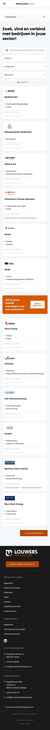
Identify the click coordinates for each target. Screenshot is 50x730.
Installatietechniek (12, 606)
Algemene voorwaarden (25, 720)
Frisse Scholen (10, 611)
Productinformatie (12, 588)
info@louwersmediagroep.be (19, 697)
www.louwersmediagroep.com (19, 707)
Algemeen (8, 583)
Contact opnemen (12, 634)
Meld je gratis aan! (37, 304)
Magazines (8, 625)
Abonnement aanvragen (15, 629)
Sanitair (7, 602)
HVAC (6, 597)
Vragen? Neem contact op (21, 564)
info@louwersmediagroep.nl (18, 666)
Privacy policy (25, 724)
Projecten (8, 592)
